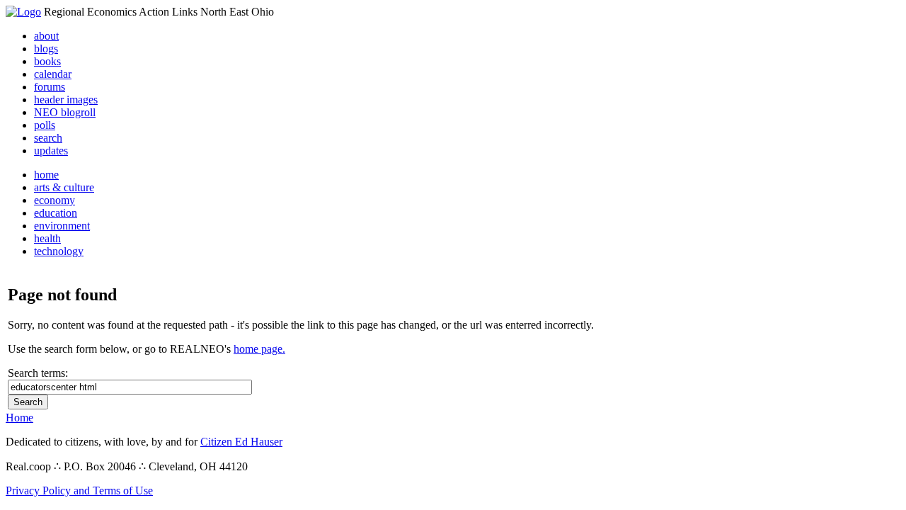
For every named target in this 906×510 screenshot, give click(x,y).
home (46, 175)
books (47, 61)
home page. (259, 349)
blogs (46, 48)
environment (62, 226)
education (55, 213)
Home (19, 418)
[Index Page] (23, 12)
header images (66, 100)
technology (59, 251)
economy (54, 200)
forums (49, 87)
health (47, 238)
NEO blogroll (65, 112)
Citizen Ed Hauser (241, 442)
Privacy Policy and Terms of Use (79, 490)
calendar (52, 74)
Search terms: (38, 373)
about (46, 36)
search (48, 138)
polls (44, 125)
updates (51, 150)
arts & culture (64, 187)
